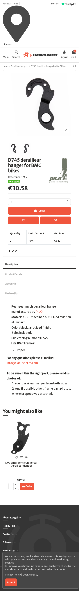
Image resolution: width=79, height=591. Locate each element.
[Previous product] (74, 66)
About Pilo (11, 283)
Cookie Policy (30, 574)
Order (41, 210)
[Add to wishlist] (23, 220)
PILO (39, 311)
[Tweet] (13, 251)
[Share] (9, 251)
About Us (7, 3)
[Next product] (75, 66)
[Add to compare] (55, 220)
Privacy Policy (13, 574)
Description (11, 264)
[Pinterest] (16, 251)
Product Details (13, 274)
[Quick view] (26, 457)
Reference (14, 177)
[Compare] (21, 457)
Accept (11, 582)
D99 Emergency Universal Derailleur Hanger (21, 464)
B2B (16, 3)
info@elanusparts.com (22, 363)
